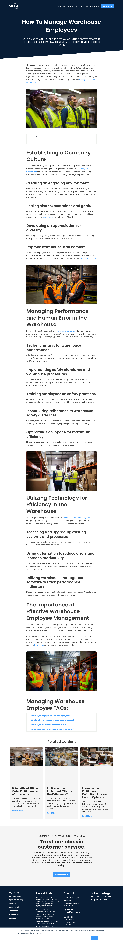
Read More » (17, 810)
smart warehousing (87, 258)
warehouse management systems (76, 517)
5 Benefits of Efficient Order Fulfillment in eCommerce (26, 791)
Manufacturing (15, 896)
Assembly (13, 903)
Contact (12, 918)
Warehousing (14, 914)
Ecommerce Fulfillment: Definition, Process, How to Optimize (95, 793)
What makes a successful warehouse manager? (52, 720)
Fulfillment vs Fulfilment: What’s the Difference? (59, 791)
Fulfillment (13, 911)
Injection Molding (16, 900)
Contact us (39, 645)
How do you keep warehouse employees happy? (52, 729)
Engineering (14, 892)
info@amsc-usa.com (71, 903)
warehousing (48, 217)
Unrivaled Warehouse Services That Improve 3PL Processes (47, 911)
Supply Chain (14, 907)
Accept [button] (94, 938)
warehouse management (66, 331)
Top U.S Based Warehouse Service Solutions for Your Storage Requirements (45, 917)
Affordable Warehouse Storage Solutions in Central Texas (47, 922)
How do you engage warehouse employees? (50, 715)
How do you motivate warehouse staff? (48, 724)
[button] (94, 137)
